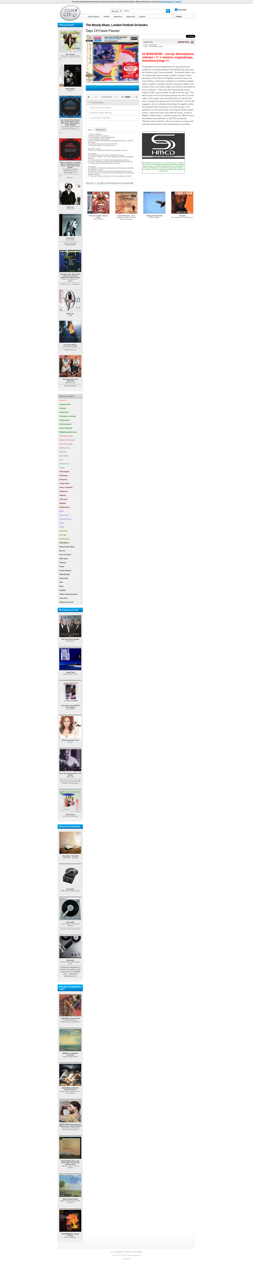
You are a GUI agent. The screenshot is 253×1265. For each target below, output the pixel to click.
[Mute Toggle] (122, 97)
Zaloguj (179, 16)
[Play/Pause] (89, 97)
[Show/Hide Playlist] (136, 97)
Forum (133, 1252)
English (139, 1252)
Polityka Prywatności (166, 1)
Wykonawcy (100, 130)
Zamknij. (178, 1)
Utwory (90, 130)
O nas (113, 1252)
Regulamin (120, 1252)
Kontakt (127, 1252)
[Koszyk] (183, 9)
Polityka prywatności (134, 1255)
